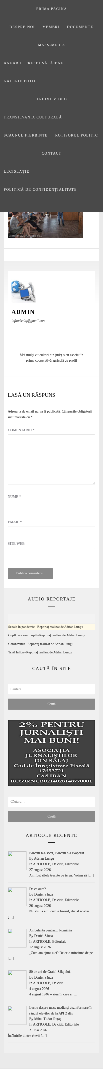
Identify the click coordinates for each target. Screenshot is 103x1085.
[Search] (51, 205)
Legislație (17, 171)
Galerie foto (19, 81)
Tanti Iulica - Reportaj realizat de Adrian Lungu (40, 652)
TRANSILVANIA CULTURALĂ (33, 117)
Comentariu (21, 430)
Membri (51, 27)
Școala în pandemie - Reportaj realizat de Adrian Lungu (45, 627)
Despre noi (22, 27)
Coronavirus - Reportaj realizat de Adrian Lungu (41, 644)
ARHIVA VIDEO (51, 99)
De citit (57, 864)
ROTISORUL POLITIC (76, 135)
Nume (14, 497)
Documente (80, 27)
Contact (52, 153)
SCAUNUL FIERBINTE (26, 135)
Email (15, 522)
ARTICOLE (41, 864)
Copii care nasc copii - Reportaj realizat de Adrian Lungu (46, 635)
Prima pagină (51, 9)
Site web (16, 544)
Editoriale (72, 864)
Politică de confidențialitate (40, 189)
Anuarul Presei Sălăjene (34, 63)
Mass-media (51, 45)
